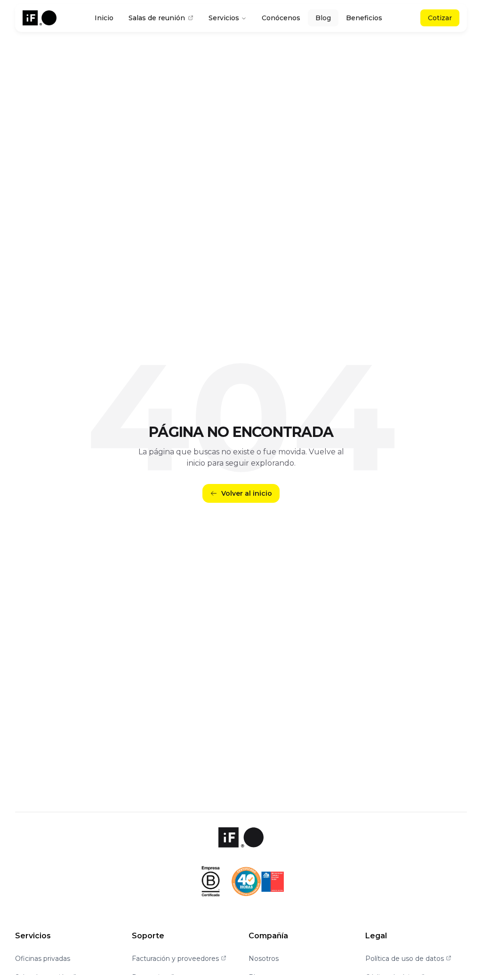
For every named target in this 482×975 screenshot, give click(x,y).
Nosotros (264, 958)
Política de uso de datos (408, 958)
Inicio (104, 18)
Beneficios (364, 18)
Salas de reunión (157, 18)
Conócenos (281, 18)
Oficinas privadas (42, 958)
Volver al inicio (246, 493)
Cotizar (440, 18)
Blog (323, 18)
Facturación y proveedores (179, 958)
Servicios (224, 18)
